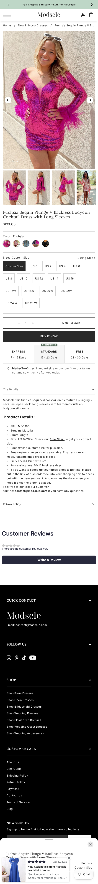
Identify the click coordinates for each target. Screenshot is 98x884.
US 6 (76, 266)
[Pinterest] (16, 657)
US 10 (24, 278)
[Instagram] (9, 657)
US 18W (29, 290)
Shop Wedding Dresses (22, 713)
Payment (13, 788)
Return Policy (16, 782)
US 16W (10, 290)
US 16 (70, 278)
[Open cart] (91, 14)
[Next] (91, 4)
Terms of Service (18, 802)
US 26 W (31, 303)
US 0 (34, 266)
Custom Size (14, 266)
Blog (10, 808)
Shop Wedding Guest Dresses (27, 726)
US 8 (8, 278)
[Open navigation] (8, 15)
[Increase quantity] (32, 323)
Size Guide (14, 768)
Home (7, 25)
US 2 (48, 266)
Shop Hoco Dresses (20, 700)
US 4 (62, 266)
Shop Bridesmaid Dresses (24, 706)
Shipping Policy (17, 775)
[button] (49, 560)
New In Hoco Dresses (33, 25)
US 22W (66, 290)
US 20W (47, 290)
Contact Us (14, 795)
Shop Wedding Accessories (25, 733)
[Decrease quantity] (18, 323)
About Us (13, 762)
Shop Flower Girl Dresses (24, 720)
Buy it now (49, 336)
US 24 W (11, 303)
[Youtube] (32, 657)
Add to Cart (72, 323)
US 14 (54, 278)
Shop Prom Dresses (20, 693)
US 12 (39, 278)
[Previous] (8, 4)
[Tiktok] (24, 657)
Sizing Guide (86, 257)
